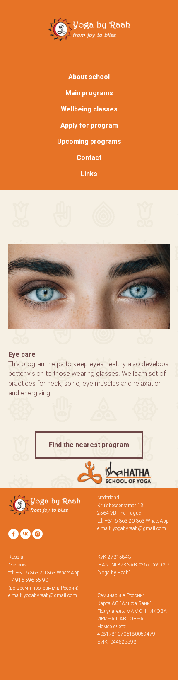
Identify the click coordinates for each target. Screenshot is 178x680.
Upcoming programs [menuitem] (89, 141)
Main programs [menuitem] (89, 93)
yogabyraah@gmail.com (50, 595)
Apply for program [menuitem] (89, 125)
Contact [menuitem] (89, 158)
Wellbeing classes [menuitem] (89, 109)
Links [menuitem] (89, 174)
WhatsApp (68, 573)
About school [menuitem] (89, 77)
